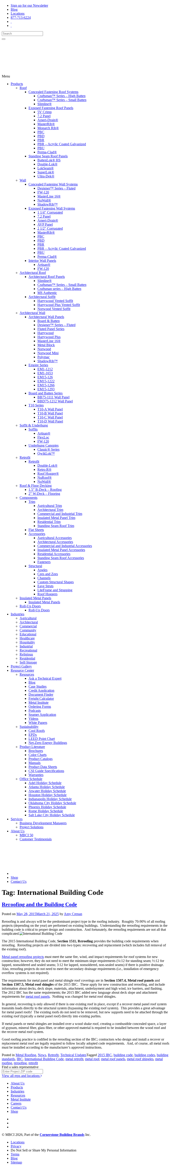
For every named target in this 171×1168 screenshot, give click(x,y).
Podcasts (34, 710)
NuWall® (44, 200)
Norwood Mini (48, 353)
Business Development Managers (43, 823)
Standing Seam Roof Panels (48, 156)
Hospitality (27, 642)
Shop (14, 877)
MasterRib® (46, 124)
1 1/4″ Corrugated (50, 212)
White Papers (37, 723)
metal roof (92, 1059)
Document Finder (40, 694)
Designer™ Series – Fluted (56, 188)
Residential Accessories (53, 554)
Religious (26, 654)
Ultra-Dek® (45, 176)
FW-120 (43, 192)
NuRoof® (44, 477)
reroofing (20, 1063)
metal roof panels (38, 996)
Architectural (29, 622)
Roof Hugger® (48, 473)
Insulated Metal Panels (35, 598)
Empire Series (38, 365)
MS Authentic (47, 293)
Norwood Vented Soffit (53, 309)
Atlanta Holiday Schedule (46, 787)
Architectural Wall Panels (46, 317)
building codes (144, 1055)
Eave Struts (45, 586)
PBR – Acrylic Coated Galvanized (61, 144)
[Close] (3, 39)
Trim (31, 502)
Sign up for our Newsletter (29, 5)
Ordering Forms (39, 706)
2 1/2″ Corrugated (50, 228)
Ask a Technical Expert (44, 678)
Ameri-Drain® (47, 120)
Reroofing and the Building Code (39, 904)
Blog (14, 9)
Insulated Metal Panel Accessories (61, 550)
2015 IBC (105, 1055)
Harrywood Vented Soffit (55, 301)
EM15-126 (45, 377)
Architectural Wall (32, 313)
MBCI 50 (26, 835)
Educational (28, 634)
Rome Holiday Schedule (45, 811)
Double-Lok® (47, 164)
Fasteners (44, 562)
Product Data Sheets (42, 767)
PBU (41, 148)
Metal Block (46, 345)
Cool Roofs (36, 731)
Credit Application (41, 690)
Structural (35, 566)
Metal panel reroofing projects (23, 957)
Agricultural (28, 618)
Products (17, 84)
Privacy (16, 1146)
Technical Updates (73, 1055)
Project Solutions (31, 827)
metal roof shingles (140, 1059)
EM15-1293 (46, 389)
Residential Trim (49, 522)
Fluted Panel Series (50, 329)
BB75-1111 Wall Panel (53, 397)
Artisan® (43, 264)
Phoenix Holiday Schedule (47, 807)
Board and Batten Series (45, 393)
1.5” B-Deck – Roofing (45, 489)
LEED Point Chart (41, 739)
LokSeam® (45, 168)
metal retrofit (74, 1059)
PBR (40, 140)
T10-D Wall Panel (50, 421)
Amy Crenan (73, 914)
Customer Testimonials (36, 839)
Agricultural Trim (49, 506)
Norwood (44, 349)
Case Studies (37, 686)
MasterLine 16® (49, 196)
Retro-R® (44, 469)
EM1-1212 (45, 369)
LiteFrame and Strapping (54, 590)
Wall (23, 180)
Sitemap (16, 1162)
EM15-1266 (46, 385)
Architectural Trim (50, 510)
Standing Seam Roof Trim (55, 526)
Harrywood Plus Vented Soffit (58, 305)
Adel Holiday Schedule (44, 783)
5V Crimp (44, 112)
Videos (33, 718)
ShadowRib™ (47, 204)
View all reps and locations (21, 1076)
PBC (40, 132)
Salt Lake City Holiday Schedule (51, 815)
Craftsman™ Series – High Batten (61, 96)
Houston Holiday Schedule (47, 795)
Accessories (36, 534)
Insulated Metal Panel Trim (56, 518)
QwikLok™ (46, 453)
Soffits (33, 429)
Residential (27, 658)
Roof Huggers (47, 594)
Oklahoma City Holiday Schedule (52, 803)
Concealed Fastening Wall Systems (53, 184)
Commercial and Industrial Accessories (64, 546)
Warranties (35, 775)
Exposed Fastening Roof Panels (50, 108)
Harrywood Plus (49, 337)
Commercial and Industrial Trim (59, 514)
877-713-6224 (21, 17)
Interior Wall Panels (42, 260)
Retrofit (25, 457)
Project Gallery (21, 666)
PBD (41, 136)
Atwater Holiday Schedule (47, 791)
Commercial (28, 626)
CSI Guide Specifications (46, 771)
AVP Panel (45, 224)
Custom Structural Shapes (55, 582)
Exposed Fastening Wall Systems (51, 208)
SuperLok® (45, 172)
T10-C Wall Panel (50, 417)
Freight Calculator (41, 698)
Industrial (26, 646)
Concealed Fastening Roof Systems (53, 92)
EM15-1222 (46, 381)
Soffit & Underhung (34, 425)
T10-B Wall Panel (50, 413)
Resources (27, 674)
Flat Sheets (36, 530)
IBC (20, 1059)
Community (28, 630)
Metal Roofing (26, 1055)
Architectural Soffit (41, 297)
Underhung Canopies (43, 445)
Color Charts (37, 755)
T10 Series (36, 405)
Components (28, 498)
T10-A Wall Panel (50, 409)
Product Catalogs (40, 759)
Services (16, 819)
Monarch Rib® (48, 128)
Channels (44, 578)
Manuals (34, 763)
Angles (42, 570)
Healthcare (27, 638)
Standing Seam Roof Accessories (60, 558)
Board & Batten (48, 321)
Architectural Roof (33, 273)
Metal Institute (38, 702)
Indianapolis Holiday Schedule (50, 799)
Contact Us (18, 881)
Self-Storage (28, 662)
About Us (17, 831)
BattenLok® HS (49, 160)
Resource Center (22, 670)
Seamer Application (42, 714)
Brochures (35, 751)
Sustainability (29, 727)
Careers (16, 1103)
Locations (17, 13)
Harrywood (45, 333)
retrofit (33, 1063)
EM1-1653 (45, 373)
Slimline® (44, 104)
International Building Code (44, 1059)
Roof (23, 88)
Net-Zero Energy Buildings (47, 743)
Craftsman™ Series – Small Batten (61, 100)
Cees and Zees (47, 574)
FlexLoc (43, 437)
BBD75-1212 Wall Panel (55, 401)
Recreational (28, 650)
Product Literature (32, 747)
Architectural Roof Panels (46, 277)
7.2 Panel (44, 116)
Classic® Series (48, 449)
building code (123, 1055)
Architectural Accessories (55, 542)
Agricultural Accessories (54, 538)
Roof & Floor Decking (36, 485)
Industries (17, 614)
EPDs (32, 735)
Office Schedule (31, 779)
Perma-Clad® (47, 152)
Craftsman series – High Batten (59, 289)
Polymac (43, 357)
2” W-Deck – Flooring (44, 494)
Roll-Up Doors (30, 606)
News (42, 1055)
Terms (15, 1154)
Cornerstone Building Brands (62, 1135)
